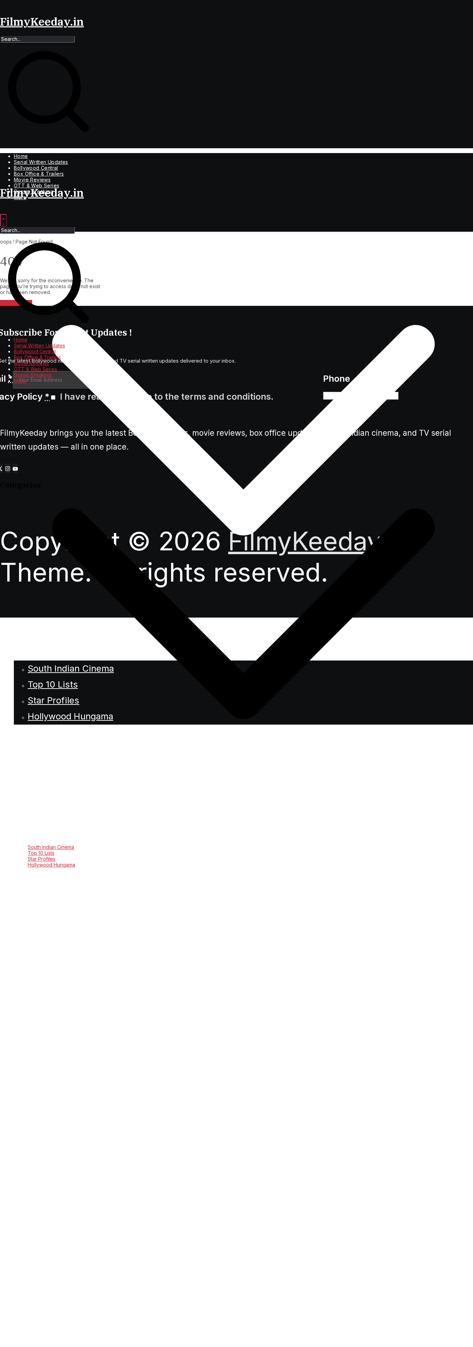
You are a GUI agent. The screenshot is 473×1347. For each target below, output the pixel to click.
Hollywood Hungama (51, 865)
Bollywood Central (36, 168)
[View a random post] (236, 1344)
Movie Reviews (32, 180)
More (20, 381)
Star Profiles (41, 859)
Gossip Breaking (32, 375)
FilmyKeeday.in (42, 21)
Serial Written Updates (41, 162)
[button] (243, 841)
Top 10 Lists (41, 853)
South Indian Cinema (51, 847)
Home (21, 156)
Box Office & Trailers (39, 174)
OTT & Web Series (35, 369)
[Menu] (3, 220)
